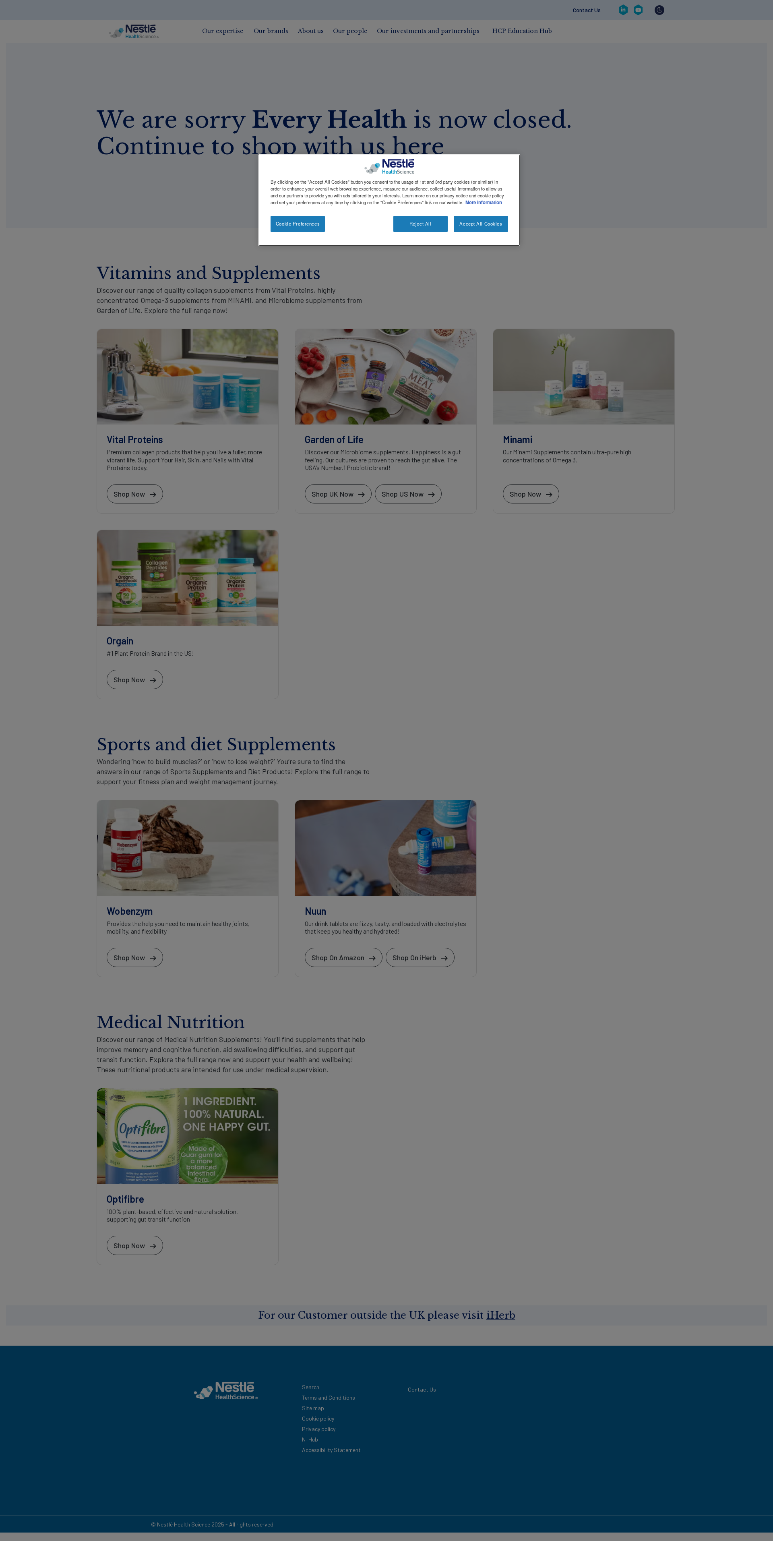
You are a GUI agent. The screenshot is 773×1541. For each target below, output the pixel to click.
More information (483, 202)
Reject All (420, 223)
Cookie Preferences (298, 223)
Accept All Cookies (480, 223)
